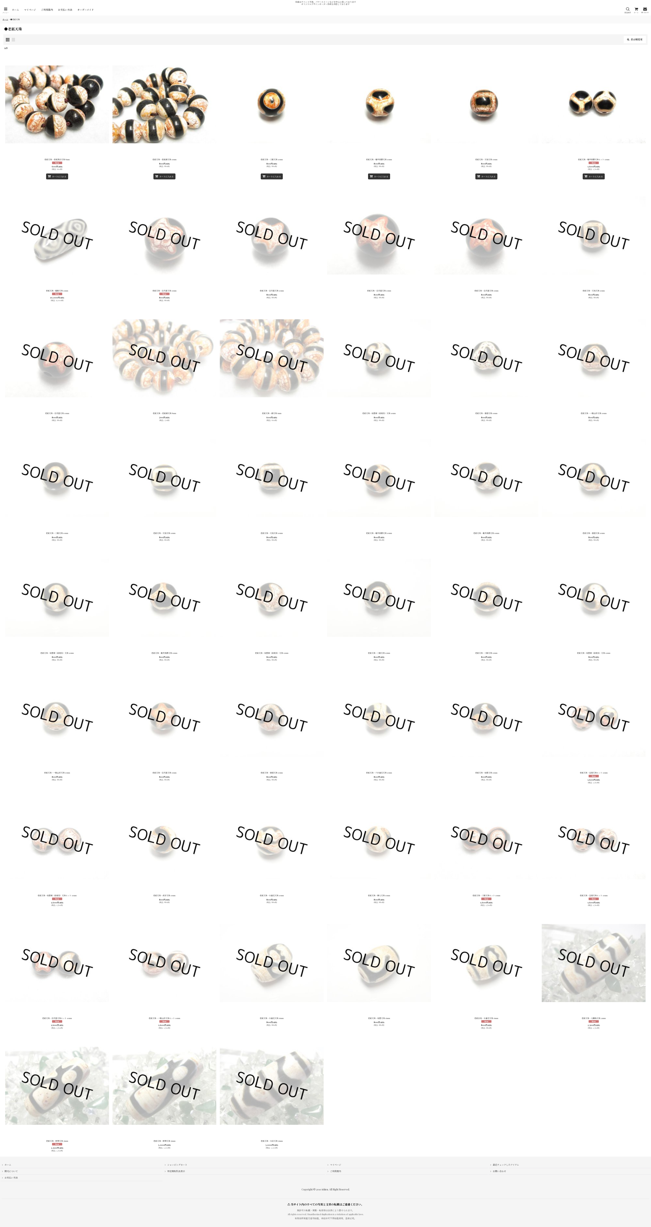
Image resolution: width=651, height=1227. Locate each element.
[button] (5, 10)
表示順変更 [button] (637, 39)
